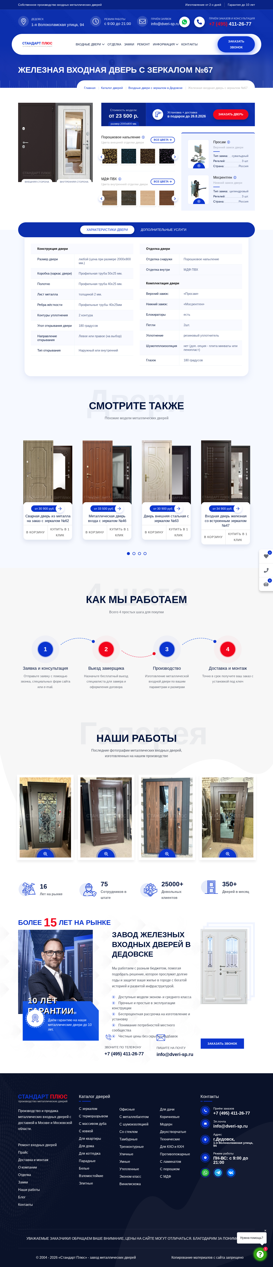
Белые (84, 1168)
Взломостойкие (91, 1176)
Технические (170, 1139)
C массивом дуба (92, 1123)
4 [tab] (145, 553)
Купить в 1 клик (60, 532)
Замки (129, 44)
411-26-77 (230, 24)
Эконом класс (130, 1176)
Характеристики (107, 229)
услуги (163, 229)
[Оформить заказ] (266, 570)
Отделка (114, 44)
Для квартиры (90, 1138)
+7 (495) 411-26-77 (124, 1053)
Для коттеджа (89, 1153)
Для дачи (167, 1109)
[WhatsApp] (184, 22)
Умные (124, 1161)
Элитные (86, 1183)
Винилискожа (130, 1184)
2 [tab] (133, 553)
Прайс (23, 1152)
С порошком (170, 1169)
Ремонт (143, 44)
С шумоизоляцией (133, 1124)
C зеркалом (88, 1109)
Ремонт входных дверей (37, 1145)
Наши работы (29, 1190)
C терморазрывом (93, 1116)
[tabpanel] (47, 488)
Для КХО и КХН (172, 1146)
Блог (22, 1197)
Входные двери (88, 44)
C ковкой (86, 1131)
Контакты (189, 44)
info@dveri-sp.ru (165, 24)
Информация (164, 44)
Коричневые (170, 1117)
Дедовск (37, 19)
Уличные (126, 1154)
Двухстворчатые (173, 1132)
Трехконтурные (131, 1146)
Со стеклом (128, 1132)
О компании (27, 1167)
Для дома (86, 1146)
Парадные (87, 1161)
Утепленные (129, 1169)
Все (161, 139)
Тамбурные (128, 1139)
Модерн (166, 1124)
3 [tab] (139, 553)
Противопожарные (175, 1154)
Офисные (127, 1109)
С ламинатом (170, 1161)
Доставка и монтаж (33, 1160)
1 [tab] (128, 553)
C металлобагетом (134, 1117)
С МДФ (165, 1176)
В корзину (35, 532)
